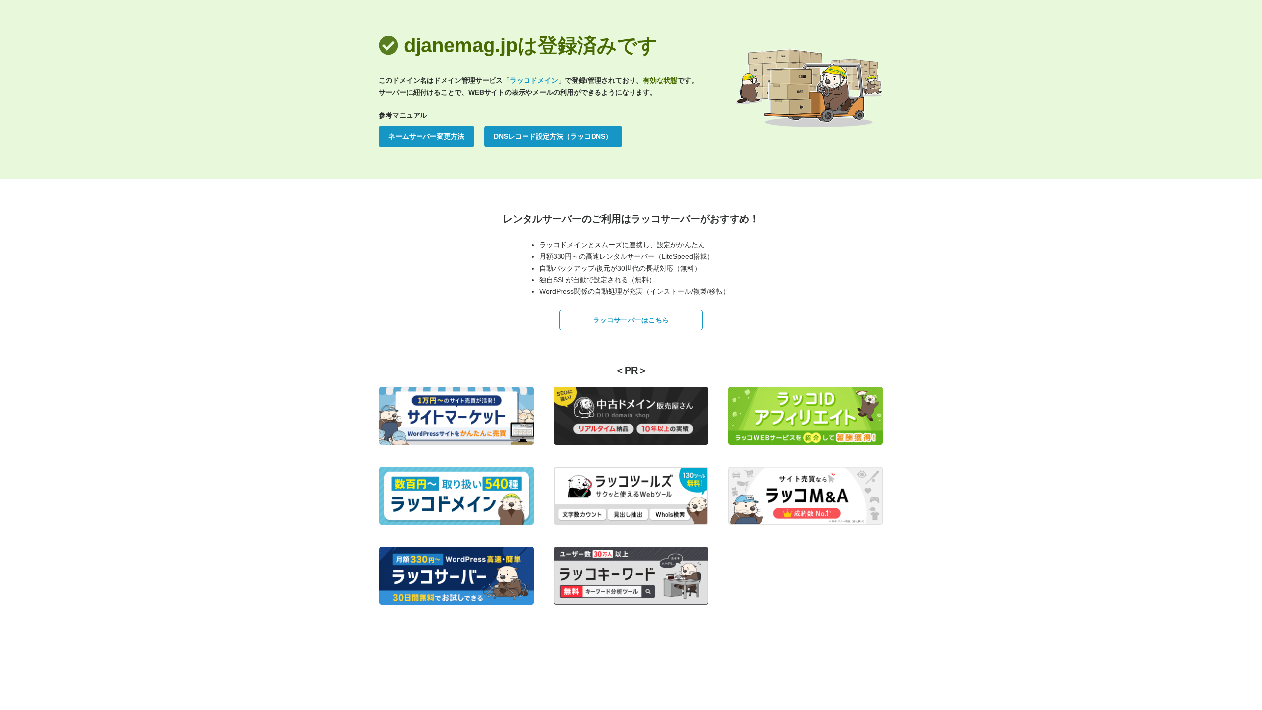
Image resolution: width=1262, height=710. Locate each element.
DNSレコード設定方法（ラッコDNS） (553, 136)
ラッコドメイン (534, 80)
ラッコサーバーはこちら (631, 320)
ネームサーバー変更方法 (426, 136)
